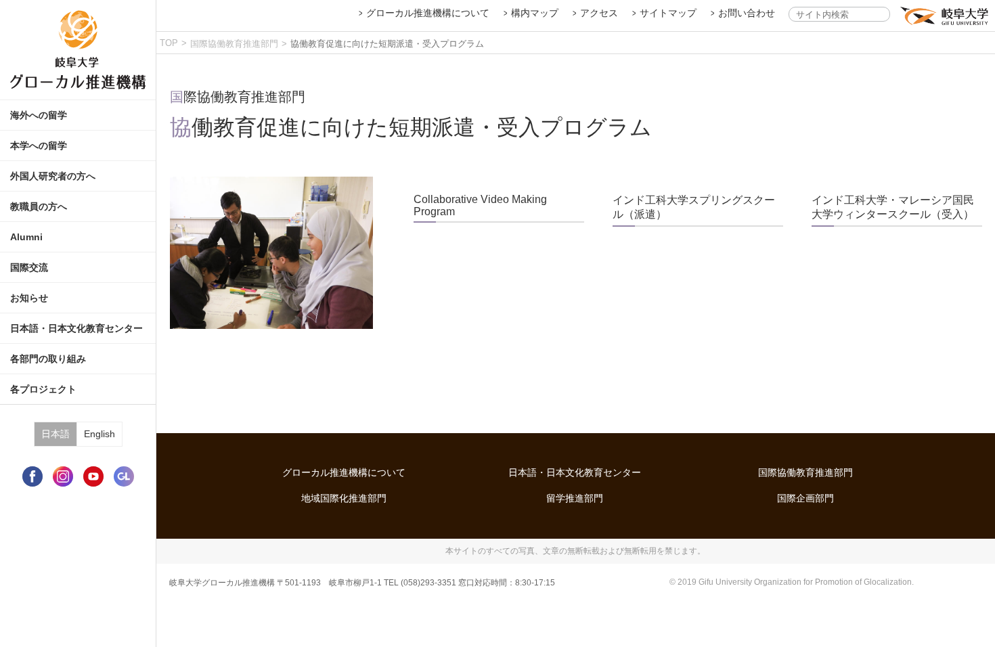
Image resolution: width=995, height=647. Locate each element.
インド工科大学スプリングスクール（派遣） (694, 207)
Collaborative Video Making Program (480, 205)
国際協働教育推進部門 (234, 44)
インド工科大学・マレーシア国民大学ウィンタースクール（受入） (893, 207)
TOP (169, 43)
